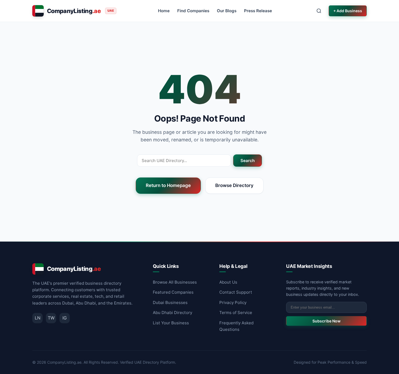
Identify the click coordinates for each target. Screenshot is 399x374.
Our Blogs (226, 10)
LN (37, 318)
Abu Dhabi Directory (172, 312)
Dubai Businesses (170, 302)
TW (51, 318)
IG (64, 318)
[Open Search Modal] (319, 10)
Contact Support (235, 292)
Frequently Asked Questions (236, 326)
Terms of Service (235, 312)
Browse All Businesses (175, 282)
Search (247, 160)
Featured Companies (173, 292)
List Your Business (171, 322)
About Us (228, 282)
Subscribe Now (326, 321)
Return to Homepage (168, 185)
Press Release (258, 10)
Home (164, 10)
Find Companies (193, 10)
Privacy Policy (232, 302)
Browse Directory (234, 185)
